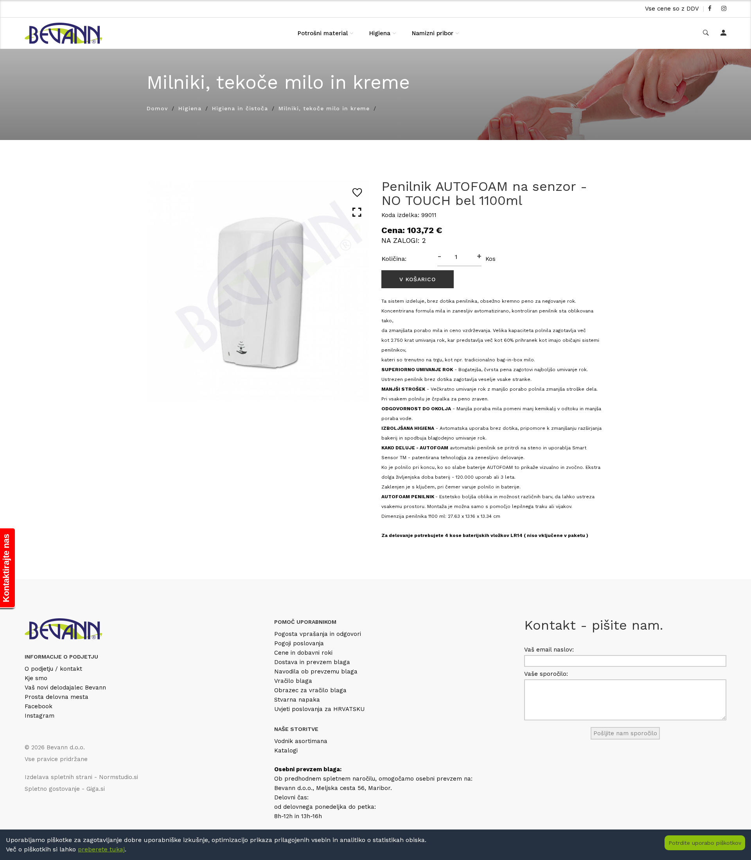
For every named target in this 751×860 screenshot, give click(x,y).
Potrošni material (323, 33)
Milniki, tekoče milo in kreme (324, 108)
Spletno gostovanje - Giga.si (65, 788)
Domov (157, 108)
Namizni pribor (432, 33)
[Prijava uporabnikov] (723, 33)
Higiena (379, 33)
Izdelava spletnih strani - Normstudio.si (81, 777)
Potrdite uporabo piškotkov (704, 843)
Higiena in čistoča (240, 108)
